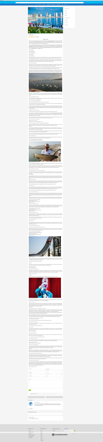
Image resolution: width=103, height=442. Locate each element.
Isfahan (41, 433)
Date (46, 372)
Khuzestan (42, 440)
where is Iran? (66, 20)
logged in (33, 418)
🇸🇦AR (9, 1)
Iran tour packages (31, 54)
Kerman (42, 436)
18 (29, 8)
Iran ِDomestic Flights (31, 436)
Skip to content (1, 0)
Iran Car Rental (30, 437)
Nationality (30, 372)
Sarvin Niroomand (35, 393)
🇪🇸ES (5, 1)
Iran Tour (66, 10)
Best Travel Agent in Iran (32, 51)
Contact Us (54, 430)
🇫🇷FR (1, 1)
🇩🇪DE (7, 1)
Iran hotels (30, 433)
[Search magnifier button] (84, 2)
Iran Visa (66, 15)
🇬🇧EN (3, 1)
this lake (50, 58)
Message (30, 379)
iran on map (66, 22)
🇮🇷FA (11, 1)
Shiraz (41, 430)
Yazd (41, 437)
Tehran (47, 70)
